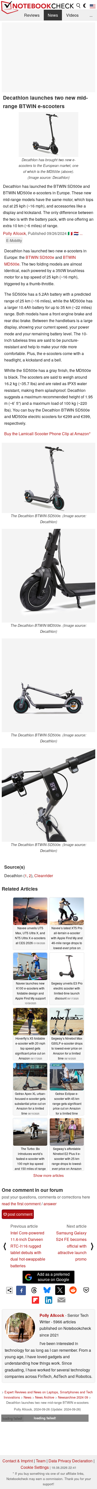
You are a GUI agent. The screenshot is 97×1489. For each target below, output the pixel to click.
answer (50, 1203)
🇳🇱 (76, 233)
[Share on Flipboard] (35, 1300)
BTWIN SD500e (40, 257)
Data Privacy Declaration (70, 1461)
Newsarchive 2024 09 (73, 1397)
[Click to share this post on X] (60, 1290)
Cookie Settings (35, 1467)
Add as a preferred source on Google (53, 1276)
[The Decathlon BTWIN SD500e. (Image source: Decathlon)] (48, 478)
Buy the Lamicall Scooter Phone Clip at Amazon (46, 433)
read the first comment (21, 1203)
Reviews (32, 15)
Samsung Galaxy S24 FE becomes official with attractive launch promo (71, 1246)
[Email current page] (61, 1300)
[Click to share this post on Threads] (34, 1290)
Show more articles (48, 1175)
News (53, 15)
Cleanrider (43, 875)
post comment (19, 1214)
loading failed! (12, 1418)
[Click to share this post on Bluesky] (47, 1290)
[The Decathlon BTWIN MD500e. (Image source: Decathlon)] (48, 576)
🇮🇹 (70, 233)
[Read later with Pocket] (86, 1290)
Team (41, 1461)
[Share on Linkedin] (48, 1300)
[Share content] (9, 1290)
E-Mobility (14, 240)
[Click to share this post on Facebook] (21, 1290)
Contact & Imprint (17, 1461)
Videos (72, 15)
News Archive (44, 1397)
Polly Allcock (14, 233)
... (91, 15)
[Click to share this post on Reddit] (73, 1290)
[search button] (78, 5)
